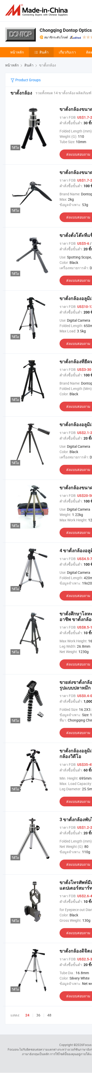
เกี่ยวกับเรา (67, 52)
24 (27, 1015)
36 (38, 1015)
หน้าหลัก (17, 52)
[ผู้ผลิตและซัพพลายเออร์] (37, 10)
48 (49, 1015)
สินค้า (44, 52)
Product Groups (28, 79)
